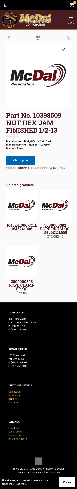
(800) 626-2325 (19, 326)
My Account (14, 395)
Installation (14, 428)
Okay (67, 482)
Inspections (14, 435)
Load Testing (15, 431)
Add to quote (20, 160)
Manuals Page (14, 148)
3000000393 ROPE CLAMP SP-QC (21, 285)
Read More (21, 483)
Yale (62, 168)
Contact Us (14, 391)
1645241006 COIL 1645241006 (22, 227)
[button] (64, 49)
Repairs (12, 398)
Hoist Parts (23, 167)
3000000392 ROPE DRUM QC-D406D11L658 (55, 229)
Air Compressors (17, 438)
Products (13, 402)
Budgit (53, 168)
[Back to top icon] (38, 461)
